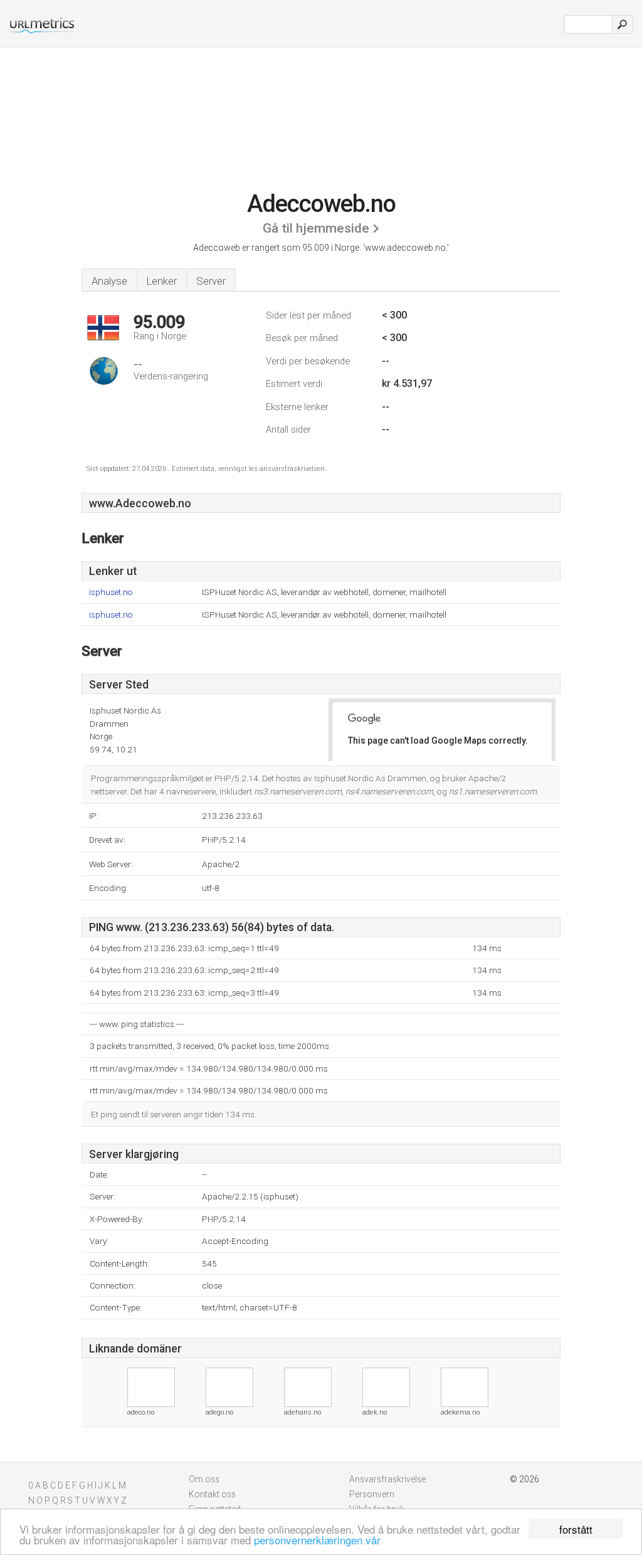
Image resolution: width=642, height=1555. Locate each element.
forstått (575, 1529)
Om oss (204, 1479)
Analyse (109, 281)
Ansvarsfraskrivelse (387, 1479)
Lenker (162, 281)
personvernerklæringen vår (317, 1539)
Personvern (371, 1494)
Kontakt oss (212, 1494)
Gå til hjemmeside (316, 228)
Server (211, 281)
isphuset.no (111, 592)
